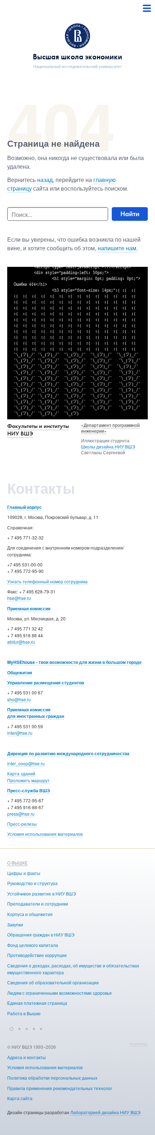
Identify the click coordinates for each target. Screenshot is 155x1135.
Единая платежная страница (37, 1003)
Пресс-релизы (22, 824)
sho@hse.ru (19, 699)
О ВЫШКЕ (17, 863)
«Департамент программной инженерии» (110, 428)
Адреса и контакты (26, 1057)
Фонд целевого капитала (32, 945)
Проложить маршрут (28, 780)
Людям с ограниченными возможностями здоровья (59, 993)
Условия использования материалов (45, 834)
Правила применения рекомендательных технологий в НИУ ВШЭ (74, 1088)
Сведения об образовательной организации (53, 982)
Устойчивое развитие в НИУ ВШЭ (41, 893)
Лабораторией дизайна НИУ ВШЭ (105, 1112)
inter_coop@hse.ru (26, 763)
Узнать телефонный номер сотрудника (47, 581)
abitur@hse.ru (21, 642)
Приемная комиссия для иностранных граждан (35, 713)
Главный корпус (24, 507)
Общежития (19, 672)
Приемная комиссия (28, 608)
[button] (11, 1027)
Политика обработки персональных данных (52, 1078)
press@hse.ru (21, 814)
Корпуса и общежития (30, 914)
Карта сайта (19, 1098)
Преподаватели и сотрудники (37, 904)
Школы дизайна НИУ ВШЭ (108, 446)
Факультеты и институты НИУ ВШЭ (38, 429)
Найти (130, 213)
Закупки (15, 924)
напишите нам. (118, 248)
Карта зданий (21, 773)
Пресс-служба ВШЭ (28, 790)
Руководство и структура (32, 883)
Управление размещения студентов (45, 682)
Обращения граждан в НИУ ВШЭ (41, 934)
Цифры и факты (23, 873)
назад (45, 180)
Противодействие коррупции (37, 955)
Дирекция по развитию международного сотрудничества (68, 753)
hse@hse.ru (19, 598)
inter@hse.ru (19, 733)
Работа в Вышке (24, 1013)
